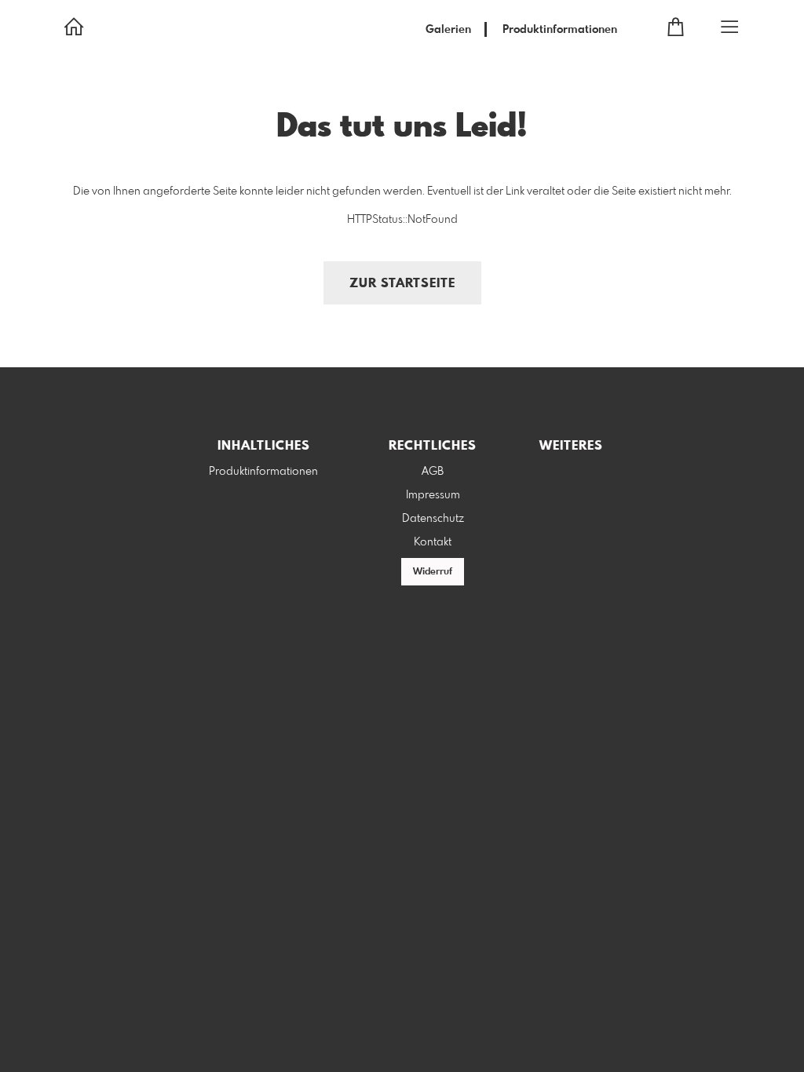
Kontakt (432, 542)
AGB (433, 471)
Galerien (448, 29)
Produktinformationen (559, 29)
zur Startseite (402, 283)
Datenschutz (433, 518)
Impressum (433, 495)
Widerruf (432, 572)
